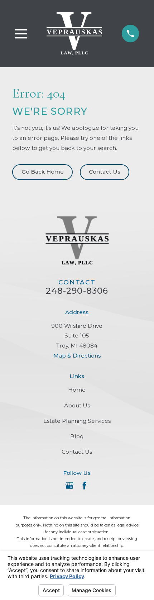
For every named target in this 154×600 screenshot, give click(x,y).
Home (77, 389)
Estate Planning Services (77, 420)
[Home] (74, 33)
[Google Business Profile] (69, 486)
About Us (77, 405)
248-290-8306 (77, 291)
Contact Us (104, 171)
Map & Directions (77, 355)
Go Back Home (42, 171)
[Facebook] (84, 486)
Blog (76, 436)
